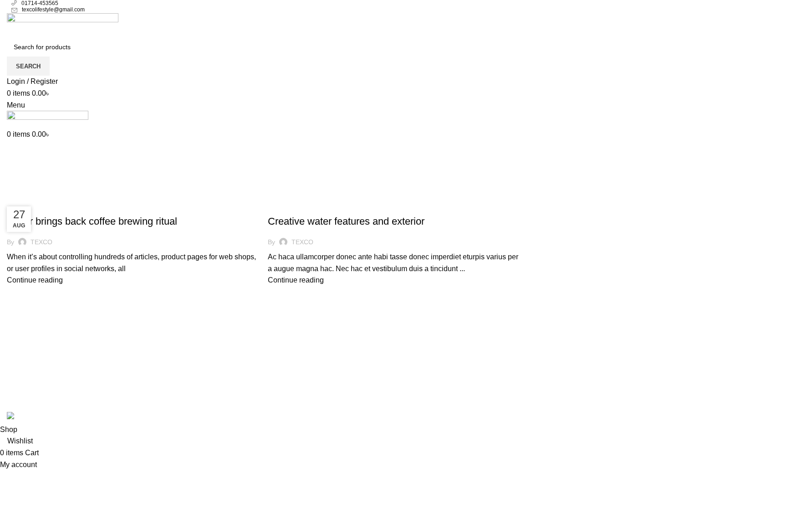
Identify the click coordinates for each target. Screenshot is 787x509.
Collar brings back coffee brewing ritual (92, 221)
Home (14, 194)
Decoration (290, 205)
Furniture (27, 205)
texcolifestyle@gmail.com (53, 9)
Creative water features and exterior (346, 221)
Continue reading (35, 280)
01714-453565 (39, 3)
